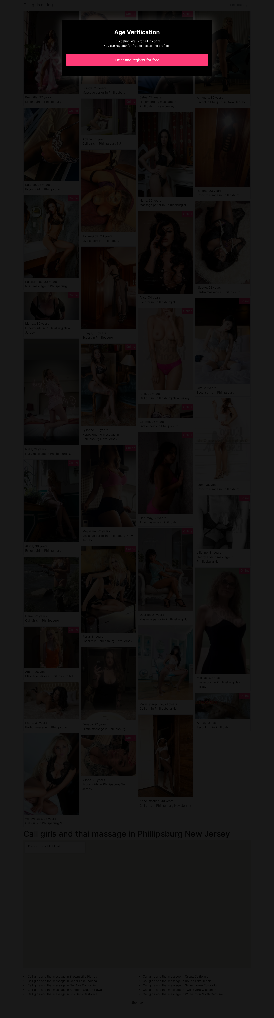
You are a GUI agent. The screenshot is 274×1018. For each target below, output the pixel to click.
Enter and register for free (137, 60)
